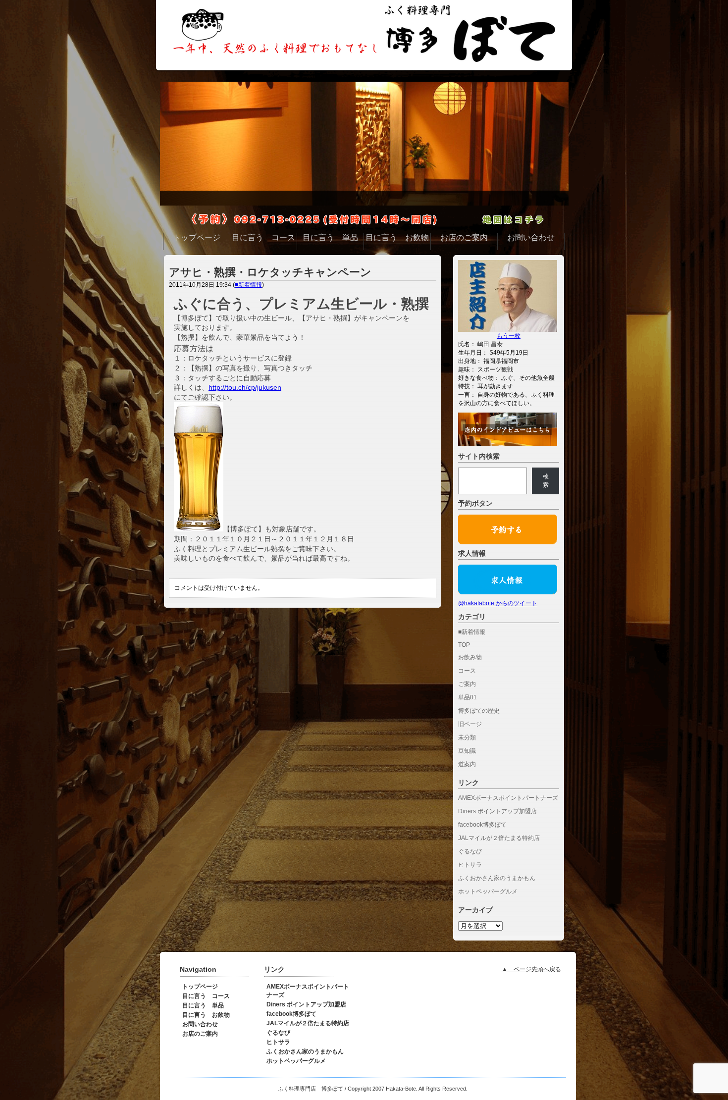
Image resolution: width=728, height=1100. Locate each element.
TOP (464, 644)
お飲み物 (470, 657)
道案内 (467, 764)
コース (467, 670)
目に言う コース (206, 996)
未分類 (467, 737)
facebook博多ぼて (482, 824)
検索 (546, 480)
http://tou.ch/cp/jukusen (244, 387)
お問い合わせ (200, 1024)
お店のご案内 (200, 1033)
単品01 (467, 697)
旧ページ (470, 724)
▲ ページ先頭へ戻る (531, 969)
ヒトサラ (470, 864)
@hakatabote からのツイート (497, 603)
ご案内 (467, 684)
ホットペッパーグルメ (488, 891)
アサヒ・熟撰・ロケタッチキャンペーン (270, 272)
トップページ (200, 986)
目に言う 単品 (203, 1005)
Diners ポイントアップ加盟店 (497, 811)
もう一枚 (508, 335)
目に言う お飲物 (206, 1014)
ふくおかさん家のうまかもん (496, 878)
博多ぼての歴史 (479, 710)
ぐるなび (470, 851)
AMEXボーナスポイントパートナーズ (508, 797)
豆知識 (467, 750)
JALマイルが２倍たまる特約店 (499, 838)
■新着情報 (248, 284)
